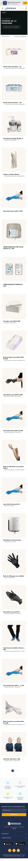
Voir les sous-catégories (11, 27)
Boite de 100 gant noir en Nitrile (13, 576)
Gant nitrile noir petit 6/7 (11, 612)
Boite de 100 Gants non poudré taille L (13, 467)
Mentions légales (17, 856)
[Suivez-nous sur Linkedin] (14, 850)
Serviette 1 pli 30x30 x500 (11, 321)
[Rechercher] (20, 8)
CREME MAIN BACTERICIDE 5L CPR (13, 285)
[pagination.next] (18, 770)
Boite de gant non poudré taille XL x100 (13, 722)
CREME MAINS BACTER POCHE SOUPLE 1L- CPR (13, 247)
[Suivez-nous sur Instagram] (18, 850)
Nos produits (5, 833)
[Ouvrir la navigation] (2, 8)
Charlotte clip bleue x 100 (11, 759)
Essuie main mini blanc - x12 (12, 102)
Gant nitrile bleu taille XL (11, 504)
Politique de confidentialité (8, 856)
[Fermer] (1, 3)
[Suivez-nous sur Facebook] (9, 850)
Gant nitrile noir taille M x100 (12, 395)
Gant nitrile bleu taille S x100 (13, 211)
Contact (22, 856)
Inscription (14, 814)
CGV (21, 854)
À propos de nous (6, 838)
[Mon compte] (23, 8)
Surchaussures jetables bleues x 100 (13, 648)
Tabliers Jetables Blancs (11, 174)
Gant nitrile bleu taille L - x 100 (13, 685)
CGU (24, 854)
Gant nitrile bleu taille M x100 (13, 431)
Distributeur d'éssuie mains (12, 540)
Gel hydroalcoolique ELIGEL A (13, 138)
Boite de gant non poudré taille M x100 (13, 358)
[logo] (10, 8)
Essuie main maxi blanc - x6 (12, 67)
